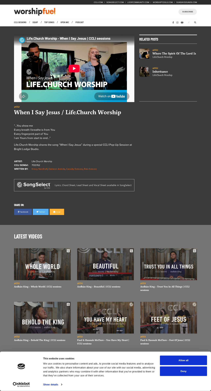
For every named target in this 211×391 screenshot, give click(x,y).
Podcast (79, 22)
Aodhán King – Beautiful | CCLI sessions (98, 286)
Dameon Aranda (56, 169)
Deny (183, 371)
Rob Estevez (90, 169)
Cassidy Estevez (74, 169)
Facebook (23, 212)
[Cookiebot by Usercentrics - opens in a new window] (21, 384)
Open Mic (64, 22)
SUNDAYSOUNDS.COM (186, 2)
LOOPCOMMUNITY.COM (138, 2)
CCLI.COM (98, 2)
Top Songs (49, 22)
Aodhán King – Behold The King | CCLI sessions (39, 340)
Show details (50, 384)
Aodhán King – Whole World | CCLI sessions (37, 286)
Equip (35, 22)
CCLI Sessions (20, 22)
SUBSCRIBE (187, 12)
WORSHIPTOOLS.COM (163, 2)
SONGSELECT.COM (115, 2)
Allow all (183, 360)
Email (57, 212)
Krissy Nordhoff (39, 169)
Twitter (41, 212)
